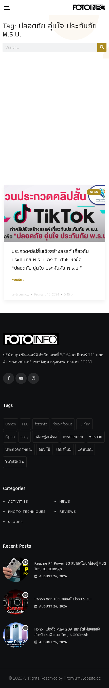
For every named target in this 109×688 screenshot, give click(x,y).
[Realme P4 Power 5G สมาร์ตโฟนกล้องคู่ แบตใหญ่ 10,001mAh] (15, 569)
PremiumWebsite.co (82, 678)
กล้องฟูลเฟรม (45, 437)
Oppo (10, 437)
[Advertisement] (54, 115)
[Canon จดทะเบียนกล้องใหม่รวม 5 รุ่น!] (15, 602)
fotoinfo (41, 424)
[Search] (101, 47)
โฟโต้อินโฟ (14, 462)
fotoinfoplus (62, 424)
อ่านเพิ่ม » (17, 280)
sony (24, 437)
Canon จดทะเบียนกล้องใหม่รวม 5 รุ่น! (63, 599)
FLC (25, 424)
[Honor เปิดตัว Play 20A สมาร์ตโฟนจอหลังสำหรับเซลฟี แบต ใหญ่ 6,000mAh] (15, 635)
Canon (10, 424)
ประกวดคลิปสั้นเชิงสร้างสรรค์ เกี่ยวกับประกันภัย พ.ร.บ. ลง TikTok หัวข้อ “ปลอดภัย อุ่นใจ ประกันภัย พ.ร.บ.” (50, 259)
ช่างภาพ (95, 437)
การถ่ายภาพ (73, 437)
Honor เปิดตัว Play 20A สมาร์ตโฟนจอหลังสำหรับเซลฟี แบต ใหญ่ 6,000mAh (67, 632)
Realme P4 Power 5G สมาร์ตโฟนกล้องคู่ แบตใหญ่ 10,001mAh (70, 566)
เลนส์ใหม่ (63, 449)
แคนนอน (85, 449)
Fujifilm (84, 424)
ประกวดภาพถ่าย (18, 449)
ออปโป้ (44, 449)
